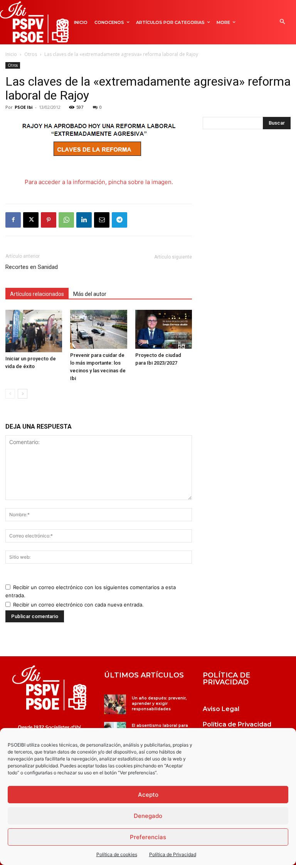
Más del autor (89, 294)
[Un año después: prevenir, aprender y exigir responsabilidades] (115, 704)
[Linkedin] (84, 220)
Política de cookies (116, 854)
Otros (30, 54)
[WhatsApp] (66, 220)
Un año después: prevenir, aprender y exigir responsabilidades (159, 703)
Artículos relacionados (37, 294)
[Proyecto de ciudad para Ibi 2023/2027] (163, 329)
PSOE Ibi (24, 107)
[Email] (101, 220)
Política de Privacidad (172, 854)
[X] (31, 220)
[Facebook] (13, 220)
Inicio (11, 54)
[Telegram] (119, 220)
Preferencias (148, 837)
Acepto (148, 794)
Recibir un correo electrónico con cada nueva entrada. (78, 604)
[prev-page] (10, 394)
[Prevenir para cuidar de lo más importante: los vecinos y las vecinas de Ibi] (98, 329)
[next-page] (22, 394)
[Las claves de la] (49, 688)
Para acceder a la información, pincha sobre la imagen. (99, 182)
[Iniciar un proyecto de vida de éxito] (33, 331)
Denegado (148, 815)
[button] (282, 22)
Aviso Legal (221, 709)
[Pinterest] (48, 220)
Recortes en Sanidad (31, 267)
